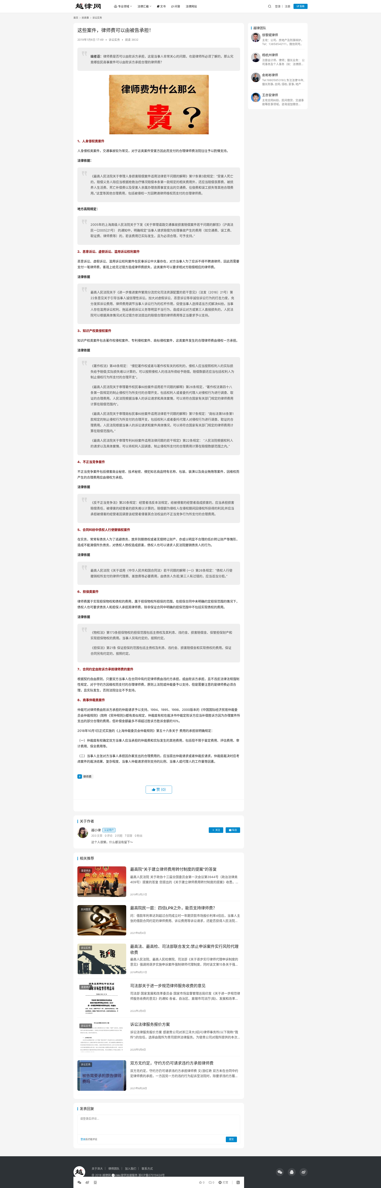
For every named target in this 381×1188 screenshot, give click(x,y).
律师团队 (113, 1168)
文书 (163, 6)
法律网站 (191, 6)
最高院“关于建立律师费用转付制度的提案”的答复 (173, 869)
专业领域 (123, 6)
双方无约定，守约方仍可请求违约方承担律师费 (172, 1063)
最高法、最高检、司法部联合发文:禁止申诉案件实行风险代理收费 (184, 949)
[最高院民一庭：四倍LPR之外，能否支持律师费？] (101, 920)
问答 (177, 6)
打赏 (222, 1181)
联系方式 (147, 1168)
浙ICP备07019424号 (151, 1175)
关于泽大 (97, 1168)
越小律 (102, 830)
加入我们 (130, 1168)
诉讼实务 (114, 39)
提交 (231, 1139)
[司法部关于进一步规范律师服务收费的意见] (101, 998)
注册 (287, 6)
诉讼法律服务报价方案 (150, 1024)
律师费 (87, 776)
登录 (278, 6)
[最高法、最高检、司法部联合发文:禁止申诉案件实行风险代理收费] (101, 959)
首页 (75, 17)
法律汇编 (143, 6)
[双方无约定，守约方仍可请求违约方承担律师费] (101, 1075)
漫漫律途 (85, 870)
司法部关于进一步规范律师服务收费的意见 (168, 985)
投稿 (301, 6)
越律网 (106, 1175)
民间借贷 (85, 909)
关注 (217, 830)
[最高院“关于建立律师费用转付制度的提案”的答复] (101, 881)
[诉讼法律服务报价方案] (101, 1037)
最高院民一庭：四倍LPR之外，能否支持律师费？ (173, 908)
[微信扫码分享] (80, 1182)
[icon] (280, 1172)
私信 (234, 830)
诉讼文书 (85, 1025)
